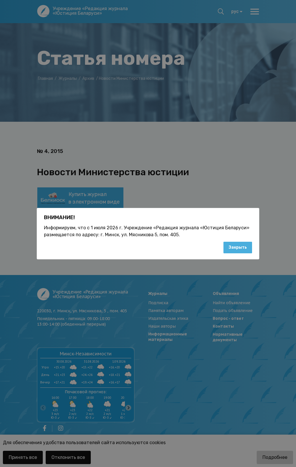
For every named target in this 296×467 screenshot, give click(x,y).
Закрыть (238, 247)
